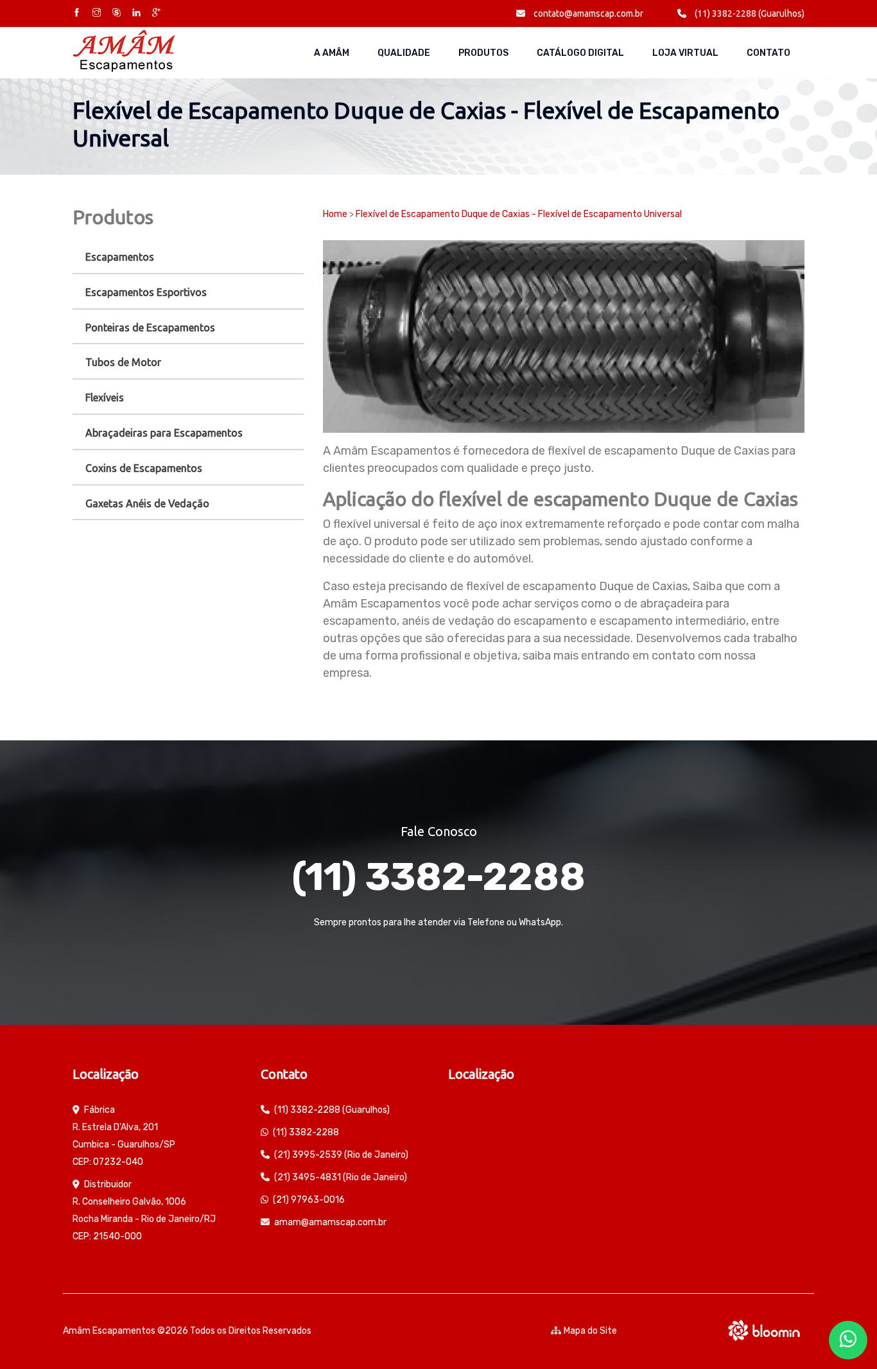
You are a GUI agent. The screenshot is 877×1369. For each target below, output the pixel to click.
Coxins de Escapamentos (143, 468)
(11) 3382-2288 (438, 876)
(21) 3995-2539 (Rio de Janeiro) (341, 1154)
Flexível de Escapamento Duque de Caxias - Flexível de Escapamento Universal (519, 214)
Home (335, 214)
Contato (768, 53)
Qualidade (404, 53)
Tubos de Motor (123, 362)
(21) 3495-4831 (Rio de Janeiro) (340, 1177)
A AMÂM (331, 53)
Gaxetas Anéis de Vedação (147, 503)
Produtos (483, 53)
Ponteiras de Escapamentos (150, 327)
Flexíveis (104, 397)
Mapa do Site (590, 1330)
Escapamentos (119, 257)
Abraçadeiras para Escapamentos (164, 433)
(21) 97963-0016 (309, 1199)
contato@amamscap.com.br (587, 13)
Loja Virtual (685, 53)
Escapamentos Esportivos (146, 292)
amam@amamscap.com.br (330, 1222)
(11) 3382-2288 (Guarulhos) (748, 13)
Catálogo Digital (580, 53)
